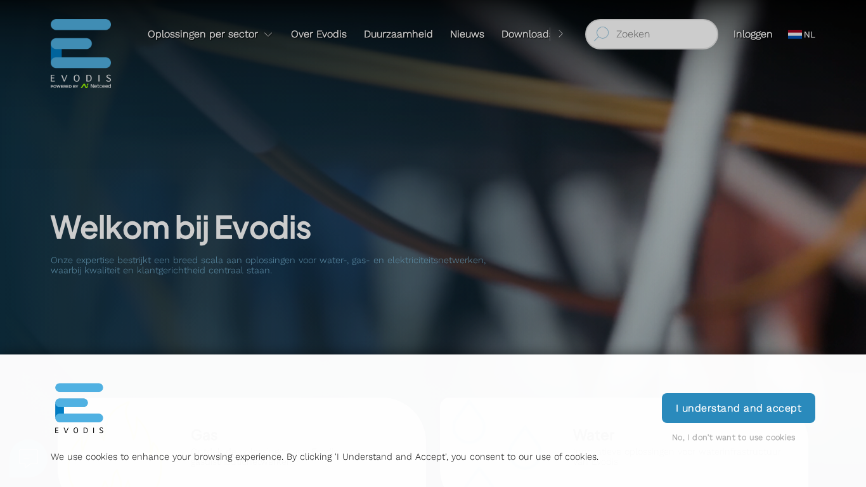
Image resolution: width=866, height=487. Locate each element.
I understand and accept (738, 408)
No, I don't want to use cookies (734, 437)
